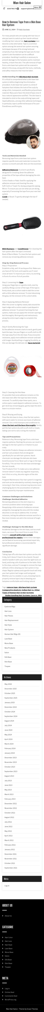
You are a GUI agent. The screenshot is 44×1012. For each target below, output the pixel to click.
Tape (21, 282)
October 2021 (10, 863)
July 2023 (8, 780)
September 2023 (11, 771)
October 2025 (10, 693)
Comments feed (11, 996)
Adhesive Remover (10, 170)
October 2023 (10, 767)
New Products (10, 648)
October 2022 (10, 813)
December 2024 (11, 707)
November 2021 (11, 858)
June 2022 (8, 826)
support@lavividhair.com (31, 8)
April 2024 (8, 739)
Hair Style (8, 625)
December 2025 (11, 689)
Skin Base (8, 662)
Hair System (24, 29)
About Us (8, 916)
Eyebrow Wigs (10, 606)
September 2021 (11, 868)
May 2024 (8, 734)
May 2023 (8, 790)
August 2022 (9, 817)
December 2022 (11, 803)
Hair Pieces (9, 616)
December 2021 (10, 854)
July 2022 (8, 822)
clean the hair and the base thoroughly (19, 425)
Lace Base (8, 639)
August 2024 (9, 721)
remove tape (12, 587)
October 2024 (10, 711)
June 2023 (8, 785)
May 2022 (8, 831)
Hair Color (9, 937)
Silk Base (8, 657)
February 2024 (10, 748)
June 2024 (8, 730)
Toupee (7, 666)
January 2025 (10, 702)
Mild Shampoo (8, 249)
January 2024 (10, 753)
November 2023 (11, 762)
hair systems (29, 41)
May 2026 (8, 684)
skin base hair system (27, 587)
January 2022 (10, 849)
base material (34, 343)
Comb (4, 197)
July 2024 (8, 725)
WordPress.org (10, 999)
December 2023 (11, 757)
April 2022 (9, 836)
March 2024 (9, 744)
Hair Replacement (11, 620)
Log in (7, 885)
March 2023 (9, 794)
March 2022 (9, 840)
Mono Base (9, 643)
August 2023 (9, 776)
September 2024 (11, 716)
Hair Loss (8, 611)
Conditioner (23, 249)
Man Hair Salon (22, 3)
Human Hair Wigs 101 (12, 634)
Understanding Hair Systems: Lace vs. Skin (23, 595)
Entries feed (9, 992)
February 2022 (10, 845)
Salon (7, 652)
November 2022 (11, 808)
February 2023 (10, 799)
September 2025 (11, 698)
